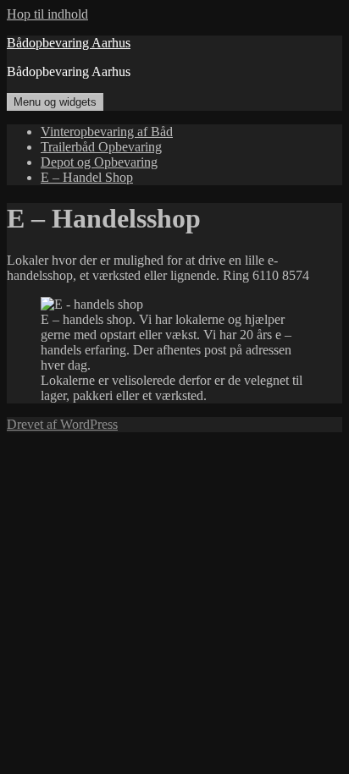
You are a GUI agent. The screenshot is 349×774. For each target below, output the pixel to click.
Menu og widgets (55, 102)
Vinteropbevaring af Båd (107, 131)
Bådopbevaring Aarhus (68, 43)
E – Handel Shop (87, 177)
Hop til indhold (47, 14)
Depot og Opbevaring (99, 162)
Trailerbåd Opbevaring (101, 147)
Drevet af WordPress (62, 424)
